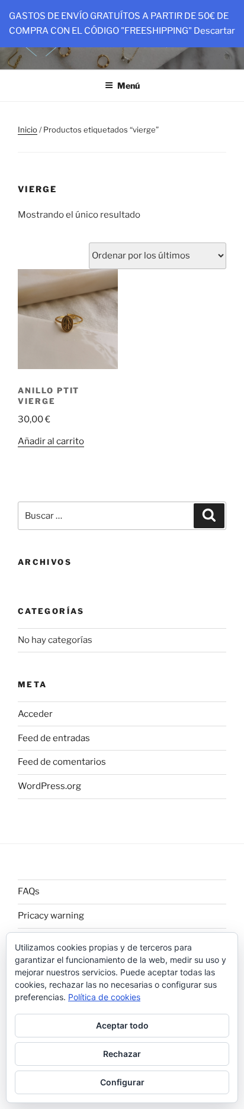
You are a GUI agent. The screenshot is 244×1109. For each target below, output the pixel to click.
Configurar (122, 1082)
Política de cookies (104, 997)
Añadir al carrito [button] (51, 441)
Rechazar (122, 1054)
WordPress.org (49, 786)
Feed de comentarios (62, 761)
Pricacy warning (51, 915)
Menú (128, 85)
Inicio (27, 129)
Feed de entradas (54, 738)
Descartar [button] (214, 30)
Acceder (35, 714)
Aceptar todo (122, 1025)
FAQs (29, 891)
